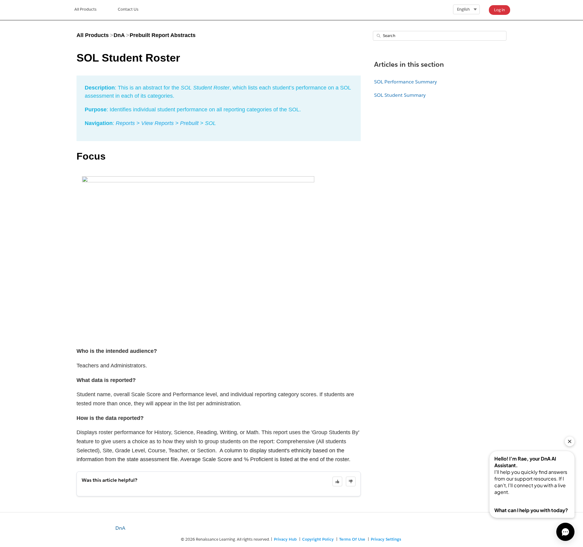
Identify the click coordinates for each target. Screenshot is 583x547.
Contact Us (128, 9)
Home (85, 10)
